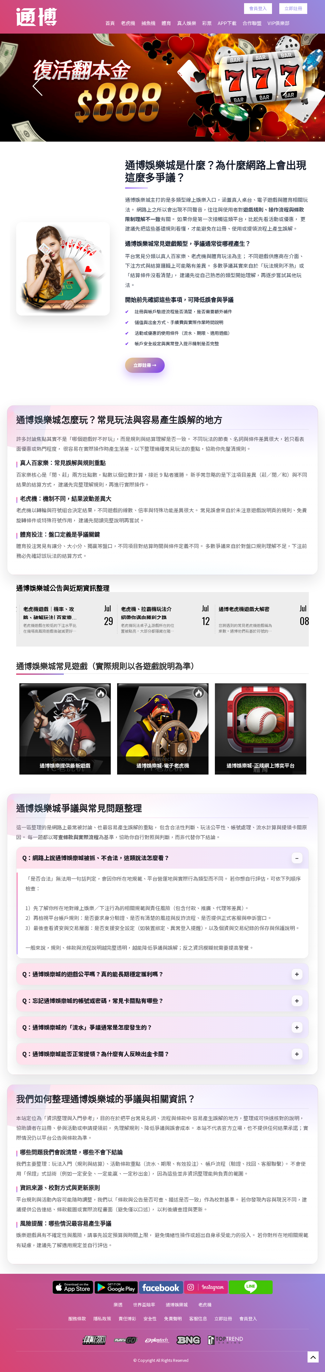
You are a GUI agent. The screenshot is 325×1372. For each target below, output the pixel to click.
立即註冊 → (144, 365)
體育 (166, 23)
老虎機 (128, 23)
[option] (162, 86)
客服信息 (198, 1318)
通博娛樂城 (177, 1304)
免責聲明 (173, 1318)
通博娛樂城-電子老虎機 (65, 765)
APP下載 (227, 23)
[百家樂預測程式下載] (260, 729)
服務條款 (77, 1318)
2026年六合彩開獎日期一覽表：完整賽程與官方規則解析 (268, 617)
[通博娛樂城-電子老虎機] (65, 729)
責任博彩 (127, 1318)
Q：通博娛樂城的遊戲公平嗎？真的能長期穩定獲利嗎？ (93, 974)
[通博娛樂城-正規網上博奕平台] (163, 729)
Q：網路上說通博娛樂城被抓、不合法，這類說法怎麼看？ (95, 857)
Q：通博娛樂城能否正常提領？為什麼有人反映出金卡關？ (95, 1054)
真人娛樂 (186, 23)
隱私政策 (102, 1318)
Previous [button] (37, 86)
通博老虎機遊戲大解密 (71, 609)
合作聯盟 (252, 23)
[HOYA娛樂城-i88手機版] (162, 86)
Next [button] (287, 86)
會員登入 (258, 8)
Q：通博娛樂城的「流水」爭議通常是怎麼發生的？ (87, 1027)
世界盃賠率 (144, 1304)
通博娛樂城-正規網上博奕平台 (163, 765)
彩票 (207, 23)
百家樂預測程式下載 (260, 765)
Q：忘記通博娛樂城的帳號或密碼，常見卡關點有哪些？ (93, 1000)
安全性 (150, 1318)
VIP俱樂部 (278, 23)
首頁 (110, 23)
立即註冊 (293, 8)
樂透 (118, 1304)
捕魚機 (148, 23)
